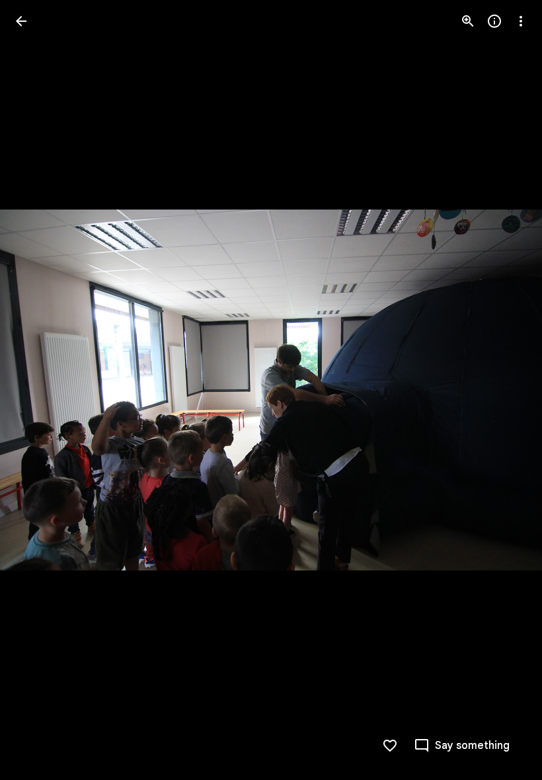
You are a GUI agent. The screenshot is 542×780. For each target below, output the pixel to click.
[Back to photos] (21, 21)
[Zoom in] (468, 21)
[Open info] (494, 21)
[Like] (390, 746)
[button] (37, 390)
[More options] (521, 21)
